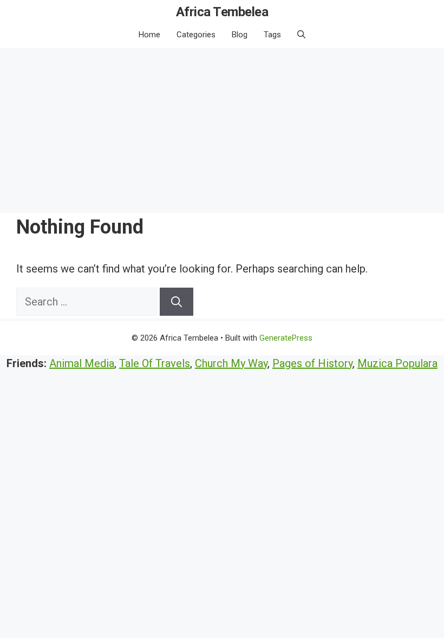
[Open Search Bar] (301, 34)
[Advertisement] (222, 129)
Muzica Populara (397, 363)
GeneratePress (285, 338)
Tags (272, 34)
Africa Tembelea (222, 11)
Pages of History (312, 363)
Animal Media (81, 363)
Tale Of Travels (154, 363)
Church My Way (231, 363)
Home (149, 34)
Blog (239, 34)
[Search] (176, 302)
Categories (196, 34)
